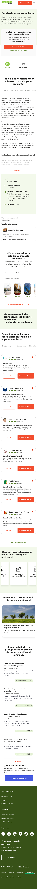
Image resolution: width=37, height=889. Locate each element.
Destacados (6, 346)
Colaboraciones (6, 822)
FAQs (3, 800)
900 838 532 (5, 845)
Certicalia (3, 7)
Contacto (11, 857)
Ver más (20, 762)
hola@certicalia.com (8, 850)
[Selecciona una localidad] (18, 278)
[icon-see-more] (21, 170)
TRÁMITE (7, 68)
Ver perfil (9, 376)
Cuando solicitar (17, 91)
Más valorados (21, 346)
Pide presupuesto (25, 2)
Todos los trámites (7, 815)
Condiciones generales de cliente (19, 875)
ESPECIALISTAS (23, 68)
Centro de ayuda (7, 803)
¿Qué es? (5, 91)
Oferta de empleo (7, 818)
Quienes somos (6, 796)
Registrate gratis (19, 778)
